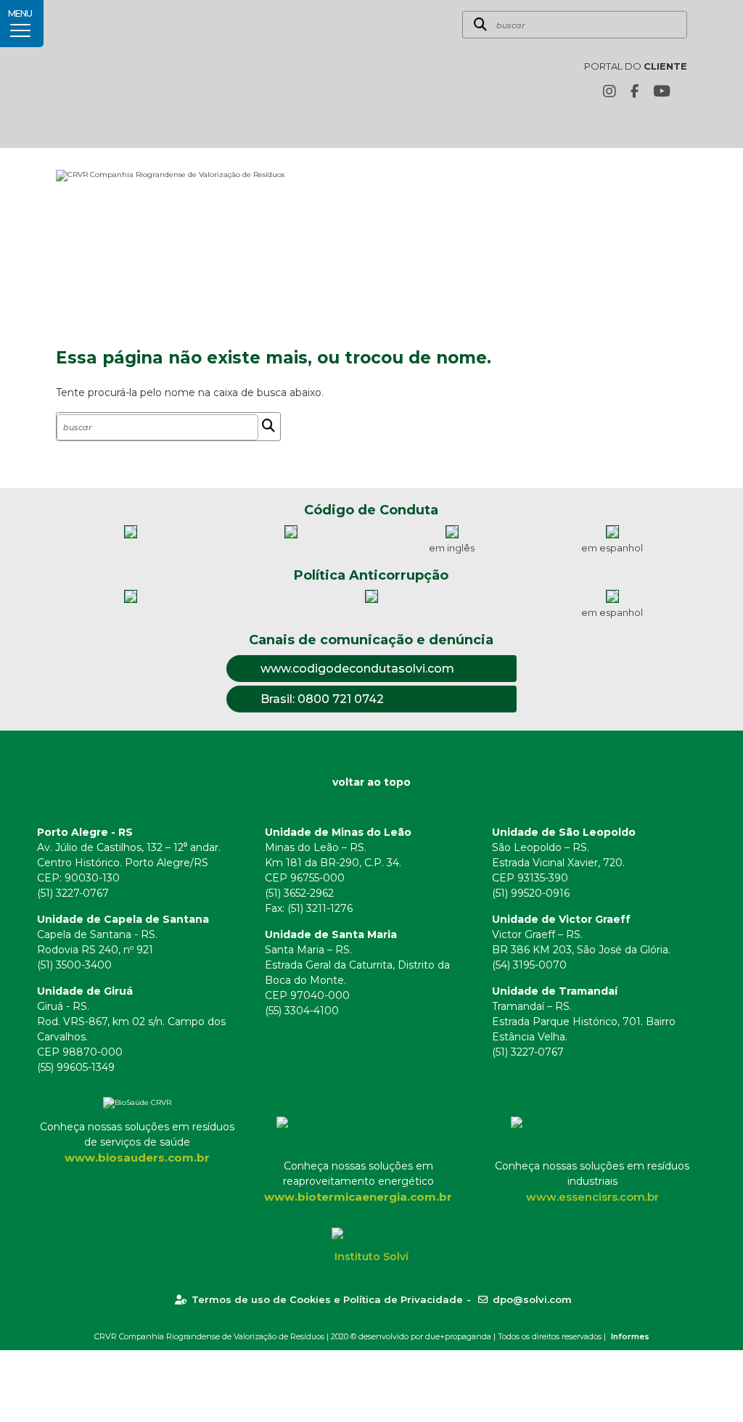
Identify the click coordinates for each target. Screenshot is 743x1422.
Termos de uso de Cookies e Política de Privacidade (327, 1299)
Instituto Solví (371, 1256)
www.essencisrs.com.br (592, 1197)
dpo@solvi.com (532, 1299)
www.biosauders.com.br (137, 1157)
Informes (630, 1336)
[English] (634, 124)
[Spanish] (679, 124)
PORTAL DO (635, 66)
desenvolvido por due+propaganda (424, 1336)
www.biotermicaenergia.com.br (358, 1197)
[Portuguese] (657, 124)
